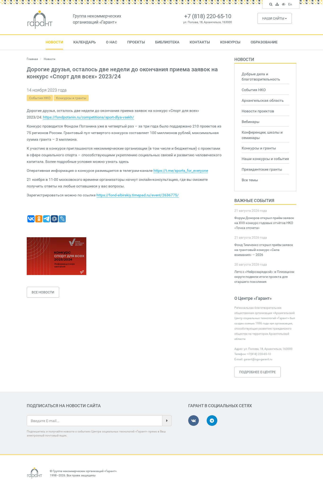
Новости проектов (258, 111)
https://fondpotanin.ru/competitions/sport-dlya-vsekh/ (88, 117)
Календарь (84, 42)
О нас (111, 42)
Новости (54, 42)
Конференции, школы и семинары (262, 135)
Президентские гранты (262, 169)
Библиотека (167, 42)
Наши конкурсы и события (265, 159)
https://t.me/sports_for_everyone (180, 170)
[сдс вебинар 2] (56, 256)
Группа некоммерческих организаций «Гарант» (85, 471)
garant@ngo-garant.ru (258, 359)
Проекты (136, 42)
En (290, 5)
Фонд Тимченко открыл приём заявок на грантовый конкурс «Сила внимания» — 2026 (263, 250)
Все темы (250, 180)
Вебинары (250, 121)
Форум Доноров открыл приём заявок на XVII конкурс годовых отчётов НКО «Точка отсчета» (264, 223)
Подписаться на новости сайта (64, 405)
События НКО (40, 98)
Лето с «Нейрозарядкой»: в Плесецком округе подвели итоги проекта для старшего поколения (264, 277)
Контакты (200, 42)
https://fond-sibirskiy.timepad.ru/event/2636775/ (137, 195)
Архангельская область (263, 100)
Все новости (43, 292)
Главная (32, 59)
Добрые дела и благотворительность (261, 77)
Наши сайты (273, 18)
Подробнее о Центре (257, 372)
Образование (264, 42)
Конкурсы (230, 42)
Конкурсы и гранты (71, 98)
